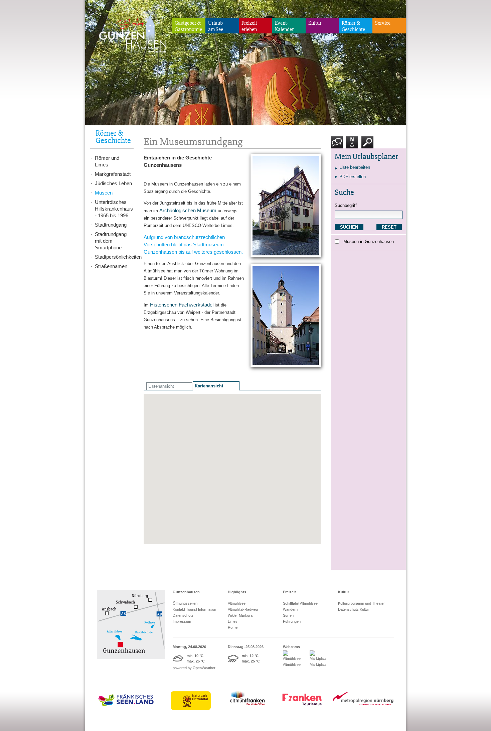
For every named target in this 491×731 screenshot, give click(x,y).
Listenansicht (161, 386)
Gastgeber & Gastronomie (188, 26)
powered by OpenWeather (194, 668)
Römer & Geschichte (353, 26)
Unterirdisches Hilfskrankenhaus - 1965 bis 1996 (114, 208)
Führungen (292, 621)
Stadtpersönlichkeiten (114, 257)
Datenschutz (183, 615)
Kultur (314, 23)
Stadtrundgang (111, 225)
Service (382, 23)
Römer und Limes (107, 161)
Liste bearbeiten (354, 167)
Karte (351, 150)
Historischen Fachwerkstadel (181, 305)
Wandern (290, 609)
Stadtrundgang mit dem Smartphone (111, 240)
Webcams (291, 647)
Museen (104, 193)
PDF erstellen (352, 176)
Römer (233, 627)
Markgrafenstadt (113, 174)
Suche (367, 150)
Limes (232, 621)
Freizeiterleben (249, 26)
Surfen (288, 615)
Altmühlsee (237, 603)
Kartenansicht (209, 385)
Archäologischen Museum (187, 210)
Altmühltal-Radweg (243, 609)
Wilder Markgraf (241, 615)
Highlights (237, 592)
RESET (389, 227)
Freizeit (289, 592)
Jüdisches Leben (113, 183)
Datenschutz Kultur (353, 609)
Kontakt (338, 150)
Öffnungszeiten (185, 603)
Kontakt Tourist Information (194, 609)
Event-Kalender (284, 26)
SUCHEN (349, 227)
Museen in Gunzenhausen (368, 241)
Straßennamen (111, 266)
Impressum (182, 621)
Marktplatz (318, 664)
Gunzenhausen (186, 592)
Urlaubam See (215, 26)
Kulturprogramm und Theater (361, 603)
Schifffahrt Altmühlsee (300, 603)
